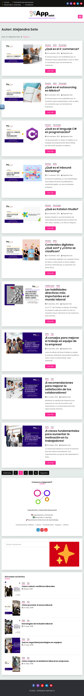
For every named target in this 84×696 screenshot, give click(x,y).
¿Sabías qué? (49, 286)
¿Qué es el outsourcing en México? (60, 88)
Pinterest (81, 3)
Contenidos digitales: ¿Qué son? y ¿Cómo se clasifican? (60, 248)
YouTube (74, 3)
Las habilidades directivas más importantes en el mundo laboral (57, 294)
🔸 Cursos (5, 2)
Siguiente (44, 473)
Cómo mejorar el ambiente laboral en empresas (45, 661)
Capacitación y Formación (43, 515)
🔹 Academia (28, 5)
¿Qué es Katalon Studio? (61, 209)
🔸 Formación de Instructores (22, 2)
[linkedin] (38, 529)
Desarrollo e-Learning (43, 517)
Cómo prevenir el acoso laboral (37, 605)
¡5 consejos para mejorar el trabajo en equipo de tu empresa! (62, 341)
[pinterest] (42, 529)
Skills (55, 45)
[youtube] (45, 529)
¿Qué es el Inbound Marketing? (58, 169)
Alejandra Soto (68, 53)
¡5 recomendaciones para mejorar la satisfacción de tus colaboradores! (59, 388)
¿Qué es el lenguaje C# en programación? (61, 130)
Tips (52, 334)
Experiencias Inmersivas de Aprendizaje (43, 520)
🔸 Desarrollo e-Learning (11, 5)
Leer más (50, 71)
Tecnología (62, 45)
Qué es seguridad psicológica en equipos (42, 642)
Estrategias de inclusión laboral (37, 623)
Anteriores (7, 473)
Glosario (48, 45)
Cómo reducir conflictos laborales (38, 586)
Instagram (71, 3)
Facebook (67, 3)
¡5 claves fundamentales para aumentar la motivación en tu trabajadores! (62, 436)
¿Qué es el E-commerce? (62, 49)
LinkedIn (78, 3)
